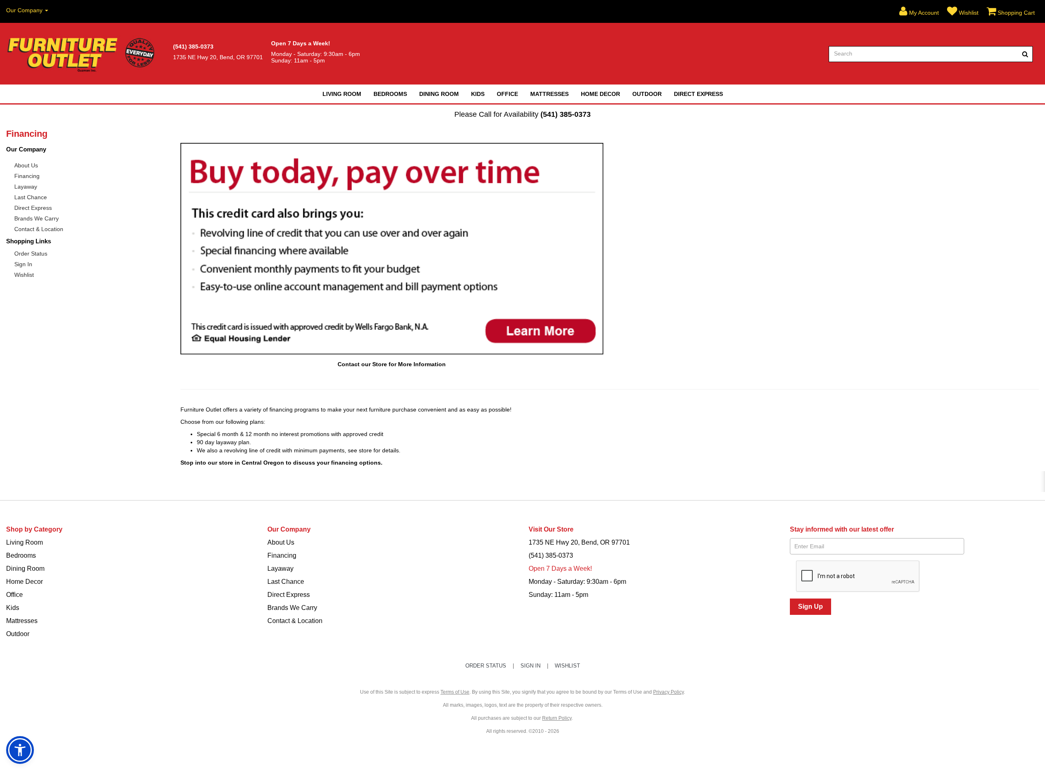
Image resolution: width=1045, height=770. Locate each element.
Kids (478, 94)
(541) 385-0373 (565, 114)
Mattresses (549, 94)
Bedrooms (390, 94)
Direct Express (698, 94)
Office (507, 94)
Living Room (341, 94)
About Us (26, 165)
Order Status (30, 253)
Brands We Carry (36, 218)
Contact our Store (362, 364)
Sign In (23, 264)
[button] (919, 11)
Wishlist (24, 275)
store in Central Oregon (251, 462)
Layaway (25, 186)
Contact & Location (38, 229)
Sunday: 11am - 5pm (558, 594)
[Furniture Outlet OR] (82, 53)
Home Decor (600, 94)
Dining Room (439, 94)
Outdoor (647, 94)
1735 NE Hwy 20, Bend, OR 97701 (579, 542)
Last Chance (30, 197)
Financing (27, 176)
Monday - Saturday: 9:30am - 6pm (577, 581)
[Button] (1025, 54)
